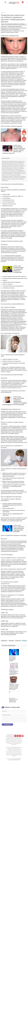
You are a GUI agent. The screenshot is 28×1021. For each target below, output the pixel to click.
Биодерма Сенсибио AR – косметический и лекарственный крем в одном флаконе (13, 672)
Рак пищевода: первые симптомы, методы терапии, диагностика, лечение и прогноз (14, 150)
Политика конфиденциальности (14, 759)
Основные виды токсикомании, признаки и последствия (18, 270)
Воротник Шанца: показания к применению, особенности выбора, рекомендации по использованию (15, 401)
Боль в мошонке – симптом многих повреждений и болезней (19, 529)
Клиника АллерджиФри (16, 758)
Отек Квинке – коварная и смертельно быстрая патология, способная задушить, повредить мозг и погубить (14, 687)
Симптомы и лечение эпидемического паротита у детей (13, 700)
